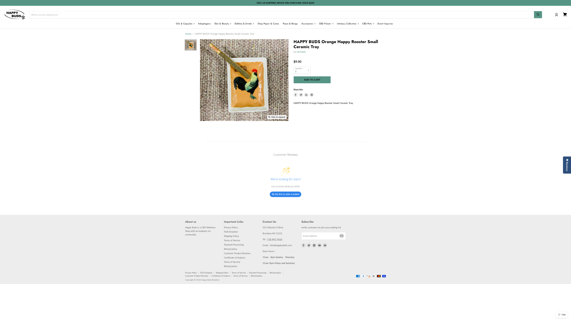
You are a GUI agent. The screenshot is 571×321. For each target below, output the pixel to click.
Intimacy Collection (347, 24)
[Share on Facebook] (296, 95)
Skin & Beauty (222, 24)
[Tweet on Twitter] (301, 95)
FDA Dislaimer (231, 231)
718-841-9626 (274, 239)
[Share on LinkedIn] (306, 95)
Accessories (307, 24)
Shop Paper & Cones (268, 24)
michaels (301, 51)
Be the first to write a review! (285, 194)
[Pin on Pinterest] (312, 95)
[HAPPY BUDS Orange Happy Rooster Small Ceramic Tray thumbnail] (191, 45)
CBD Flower (325, 24)
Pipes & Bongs (290, 24)
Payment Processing (234, 244)
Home (188, 33)
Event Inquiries (385, 24)
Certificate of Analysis (234, 257)
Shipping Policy (231, 236)
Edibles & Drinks (244, 24)
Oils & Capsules (184, 24)
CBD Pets (367, 24)
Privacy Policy (231, 227)
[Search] (538, 14)
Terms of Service (232, 240)
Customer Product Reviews (237, 253)
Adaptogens (204, 24)
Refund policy (230, 249)
